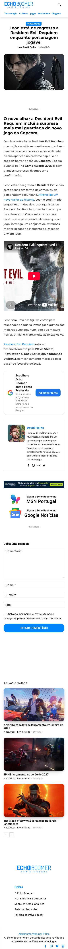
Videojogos (33, 23)
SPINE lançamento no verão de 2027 (26, 774)
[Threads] (62, 946)
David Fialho (29, 47)
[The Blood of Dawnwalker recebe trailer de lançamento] (34, 800)
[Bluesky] (44, 464)
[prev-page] (6, 834)
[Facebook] (28, 464)
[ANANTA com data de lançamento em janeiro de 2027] (34, 704)
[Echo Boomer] (19, 4)
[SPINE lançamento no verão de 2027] (34, 754)
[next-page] (11, 834)
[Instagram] (33, 464)
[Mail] (38, 464)
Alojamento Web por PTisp (34, 933)
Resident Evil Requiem (19, 344)
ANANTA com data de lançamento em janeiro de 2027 (33, 726)
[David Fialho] (16, 446)
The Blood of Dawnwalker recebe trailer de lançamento (30, 822)
